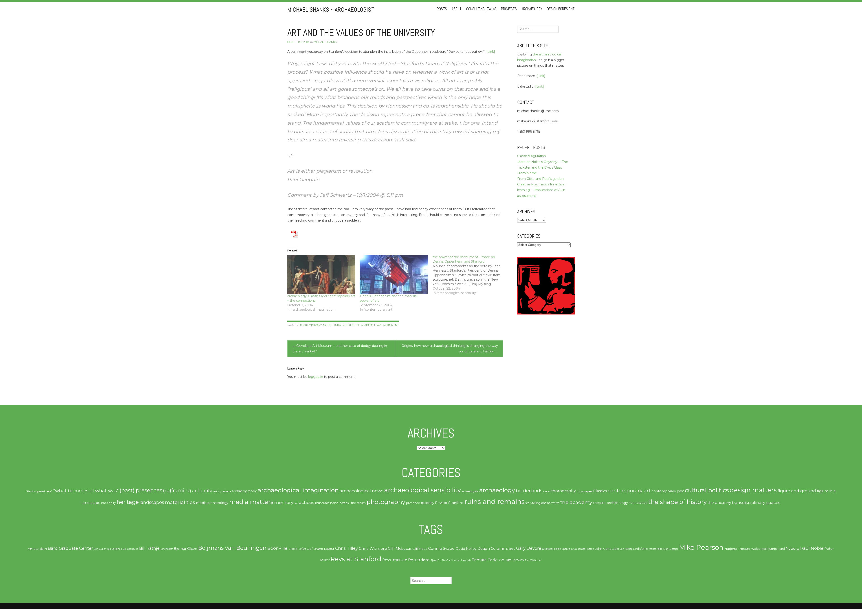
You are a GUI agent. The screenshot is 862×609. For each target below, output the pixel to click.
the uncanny (719, 502)
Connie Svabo (441, 548)
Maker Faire (655, 548)
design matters (753, 490)
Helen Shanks (562, 548)
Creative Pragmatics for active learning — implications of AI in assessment (541, 190)
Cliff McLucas (399, 548)
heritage (128, 502)
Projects (509, 9)
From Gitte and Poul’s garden (540, 179)
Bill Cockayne (130, 548)
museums (322, 503)
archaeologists (470, 491)
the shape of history (677, 502)
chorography (563, 490)
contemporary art (314, 325)
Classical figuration (531, 156)
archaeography (244, 491)
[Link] (490, 52)
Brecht (292, 548)
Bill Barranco (114, 548)
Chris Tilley (346, 548)
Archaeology (531, 9)
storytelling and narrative (542, 503)
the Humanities (638, 503)
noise (334, 503)
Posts (442, 9)
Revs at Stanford (449, 503)
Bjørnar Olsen (185, 549)
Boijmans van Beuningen (232, 548)
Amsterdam (37, 548)
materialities (180, 502)
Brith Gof (305, 548)
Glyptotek (547, 548)
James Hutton (586, 548)
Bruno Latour (323, 548)
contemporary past (667, 491)
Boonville (277, 548)
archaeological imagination (298, 490)
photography (386, 502)
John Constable (607, 548)
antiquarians (222, 491)
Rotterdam (419, 560)
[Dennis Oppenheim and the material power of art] (394, 274)
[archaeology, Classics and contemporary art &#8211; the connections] (321, 274)
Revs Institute (394, 560)
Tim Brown (514, 560)
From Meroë (527, 173)
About (457, 9)
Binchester (167, 548)
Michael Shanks (325, 42)
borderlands (529, 490)
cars (546, 491)
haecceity (108, 503)
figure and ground (797, 490)
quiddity (427, 503)
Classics (600, 491)
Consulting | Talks (481, 9)
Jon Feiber (626, 548)
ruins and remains (494, 502)
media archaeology (212, 503)
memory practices (294, 502)
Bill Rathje (149, 548)
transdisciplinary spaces (756, 502)
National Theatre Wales (742, 548)
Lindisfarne (640, 548)
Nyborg (792, 548)
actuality (202, 490)
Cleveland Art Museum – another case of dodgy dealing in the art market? (339, 348)
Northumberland (773, 548)
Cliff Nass (419, 548)
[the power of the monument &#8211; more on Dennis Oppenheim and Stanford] (469, 275)
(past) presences (141, 490)
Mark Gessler (670, 548)
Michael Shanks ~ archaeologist (330, 9)
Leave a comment (386, 325)
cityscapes (584, 491)
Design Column (491, 548)
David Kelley (466, 549)
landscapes (152, 502)
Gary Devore (528, 548)
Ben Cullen (100, 548)
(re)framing (177, 491)
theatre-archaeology (610, 503)
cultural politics (341, 325)
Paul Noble (811, 548)
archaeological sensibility (422, 490)
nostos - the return (352, 503)
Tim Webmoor (533, 560)
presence (413, 503)
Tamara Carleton (488, 560)
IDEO (574, 548)
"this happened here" (39, 491)
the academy (364, 325)
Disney (510, 548)
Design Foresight (561, 9)
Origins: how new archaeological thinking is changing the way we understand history (450, 348)
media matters (251, 502)
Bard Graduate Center (70, 548)
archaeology (497, 490)
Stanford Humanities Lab (456, 560)
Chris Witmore (373, 548)
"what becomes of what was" (86, 490)
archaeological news (361, 490)
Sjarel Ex (436, 560)
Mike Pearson (701, 547)
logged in (315, 377)
